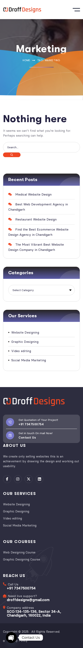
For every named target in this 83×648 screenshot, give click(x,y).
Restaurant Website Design (36, 219)
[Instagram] (18, 479)
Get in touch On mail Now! (36, 433)
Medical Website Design (33, 194)
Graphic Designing (24, 342)
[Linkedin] (39, 479)
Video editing (21, 351)
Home (26, 60)
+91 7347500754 (31, 424)
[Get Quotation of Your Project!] (10, 422)
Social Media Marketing (28, 360)
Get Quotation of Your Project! (38, 420)
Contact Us (27, 437)
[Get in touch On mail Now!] (10, 435)
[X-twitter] (29, 479)
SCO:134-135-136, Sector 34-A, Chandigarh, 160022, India (34, 613)
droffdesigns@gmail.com (28, 600)
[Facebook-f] (7, 479)
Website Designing (25, 332)
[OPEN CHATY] (11, 637)
